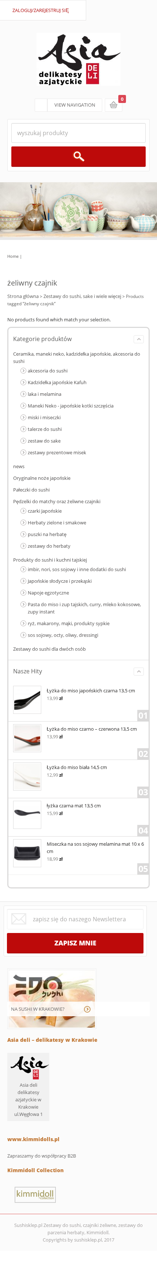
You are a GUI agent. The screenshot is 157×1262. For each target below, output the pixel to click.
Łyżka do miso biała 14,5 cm (77, 767)
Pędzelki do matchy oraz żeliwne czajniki (56, 501)
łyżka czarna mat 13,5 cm (74, 805)
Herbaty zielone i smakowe (57, 522)
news (18, 466)
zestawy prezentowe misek (57, 452)
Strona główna (23, 296)
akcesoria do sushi (48, 370)
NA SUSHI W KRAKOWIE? (38, 1009)
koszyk (113, 105)
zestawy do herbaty (49, 546)
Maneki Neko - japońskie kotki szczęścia (71, 405)
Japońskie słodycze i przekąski (60, 581)
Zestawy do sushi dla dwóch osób (49, 649)
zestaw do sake (44, 440)
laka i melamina (44, 394)
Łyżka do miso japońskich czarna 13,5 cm (91, 690)
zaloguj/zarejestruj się (40, 10)
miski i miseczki (44, 417)
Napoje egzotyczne (48, 592)
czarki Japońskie (45, 511)
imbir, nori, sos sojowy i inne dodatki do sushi (77, 569)
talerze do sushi (45, 429)
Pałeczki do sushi (31, 489)
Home (13, 256)
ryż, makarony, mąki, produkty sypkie (69, 623)
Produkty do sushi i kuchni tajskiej (50, 560)
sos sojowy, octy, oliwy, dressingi (63, 635)
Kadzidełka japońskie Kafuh (57, 382)
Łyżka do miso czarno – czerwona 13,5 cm (92, 729)
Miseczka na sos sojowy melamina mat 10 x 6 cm (95, 847)
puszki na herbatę (47, 534)
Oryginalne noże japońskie (41, 478)
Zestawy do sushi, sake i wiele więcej (82, 296)
